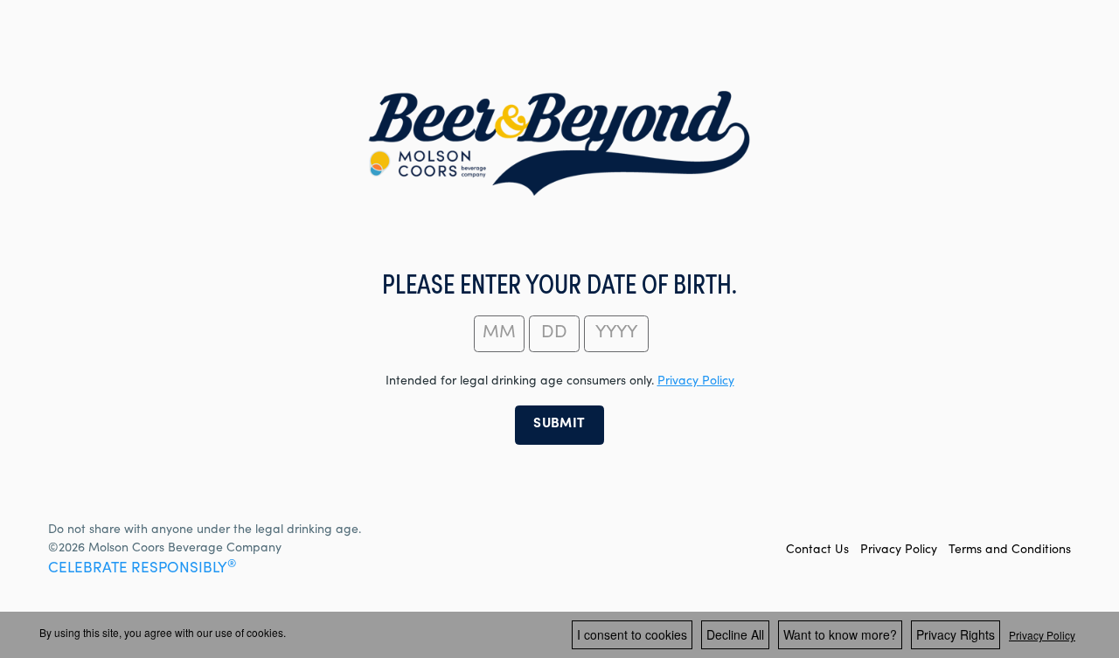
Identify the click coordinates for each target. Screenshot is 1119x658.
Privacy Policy (898, 550)
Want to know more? (840, 634)
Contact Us (817, 550)
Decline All (735, 634)
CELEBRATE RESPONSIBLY (142, 569)
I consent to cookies (632, 634)
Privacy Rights (955, 634)
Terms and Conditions (1010, 550)
